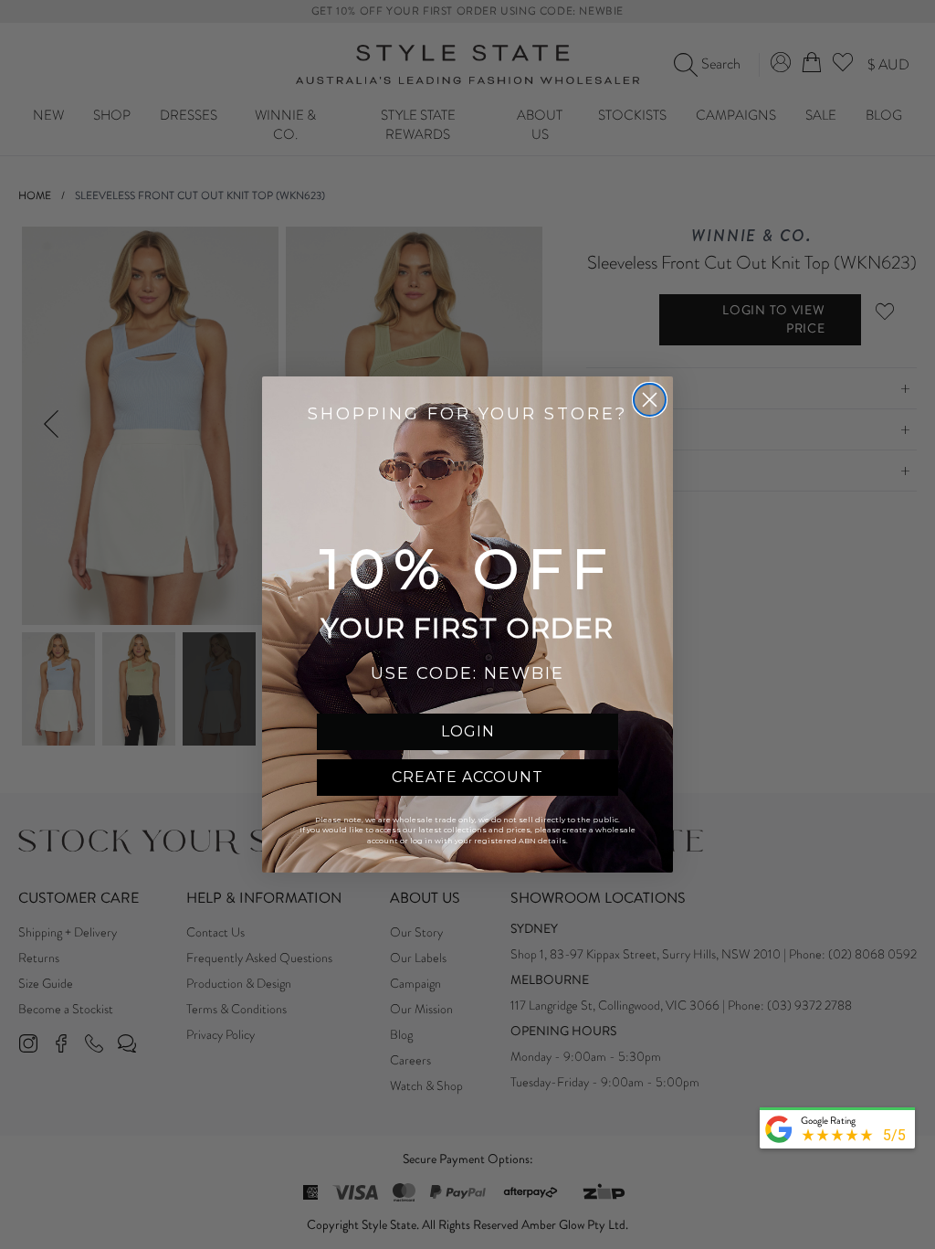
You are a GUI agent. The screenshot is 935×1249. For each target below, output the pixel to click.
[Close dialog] (650, 400)
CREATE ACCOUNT (467, 777)
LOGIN (468, 731)
